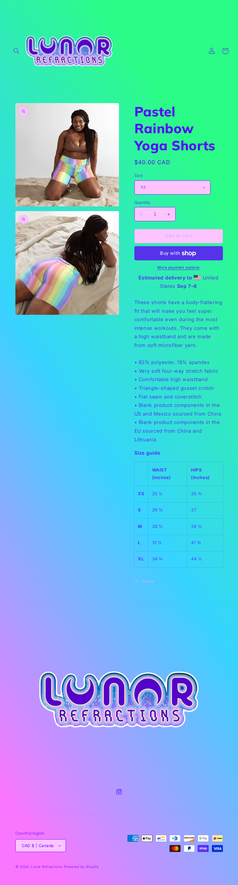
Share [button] (147, 581)
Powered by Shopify (81, 867)
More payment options (178, 267)
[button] (16, 51)
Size (138, 175)
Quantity (142, 202)
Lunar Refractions (46, 867)
